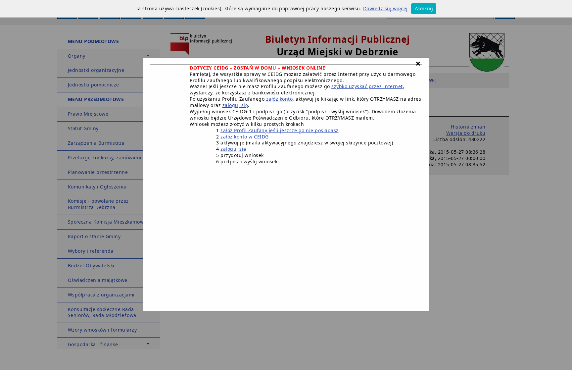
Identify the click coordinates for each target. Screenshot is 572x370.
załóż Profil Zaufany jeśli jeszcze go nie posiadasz (279, 130)
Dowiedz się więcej (385, 8)
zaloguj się (235, 105)
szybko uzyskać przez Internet (367, 86)
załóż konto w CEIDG (244, 136)
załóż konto (279, 99)
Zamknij (423, 8)
